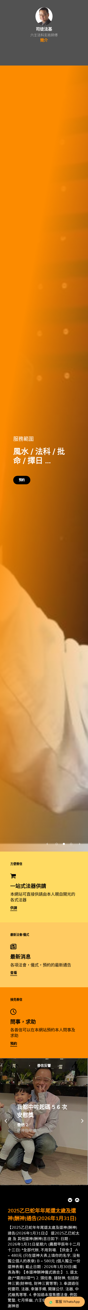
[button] (48, 843)
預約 (22, 480)
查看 (13, 973)
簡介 (44, 40)
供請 (13, 908)
